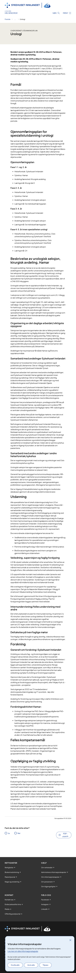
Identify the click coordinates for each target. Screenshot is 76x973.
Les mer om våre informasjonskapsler (23, 951)
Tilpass (45, 965)
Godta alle (15, 965)
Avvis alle (31, 965)
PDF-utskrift (65, 834)
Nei (19, 833)
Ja (9, 833)
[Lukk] (70, 940)
